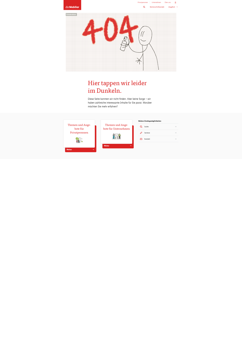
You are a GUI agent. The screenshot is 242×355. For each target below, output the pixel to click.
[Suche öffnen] (144, 6)
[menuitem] (143, 2)
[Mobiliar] (72, 5)
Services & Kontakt (157, 7)
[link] (158, 127)
